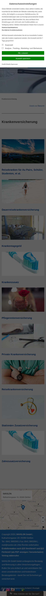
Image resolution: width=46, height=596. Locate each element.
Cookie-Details (6, 64)
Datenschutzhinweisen (10, 27)
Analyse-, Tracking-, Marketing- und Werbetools (23, 48)
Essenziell (9, 45)
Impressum (14, 64)
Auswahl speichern (23, 58)
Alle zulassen (23, 53)
